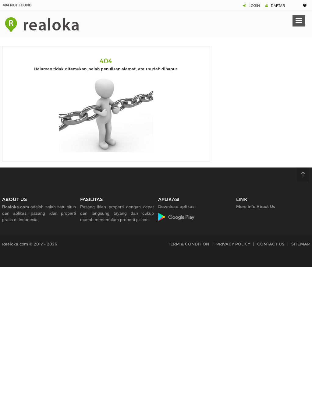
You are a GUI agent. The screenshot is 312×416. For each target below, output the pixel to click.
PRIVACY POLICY (233, 243)
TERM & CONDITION (188, 243)
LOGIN (254, 6)
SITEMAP (300, 243)
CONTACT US (270, 243)
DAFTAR (278, 6)
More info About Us (255, 206)
